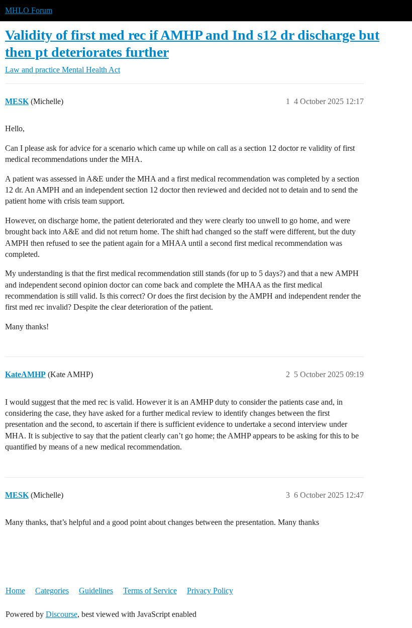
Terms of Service (150, 590)
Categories (52, 590)
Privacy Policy (210, 590)
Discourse (61, 614)
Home (15, 590)
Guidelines (96, 590)
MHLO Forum (28, 10)
